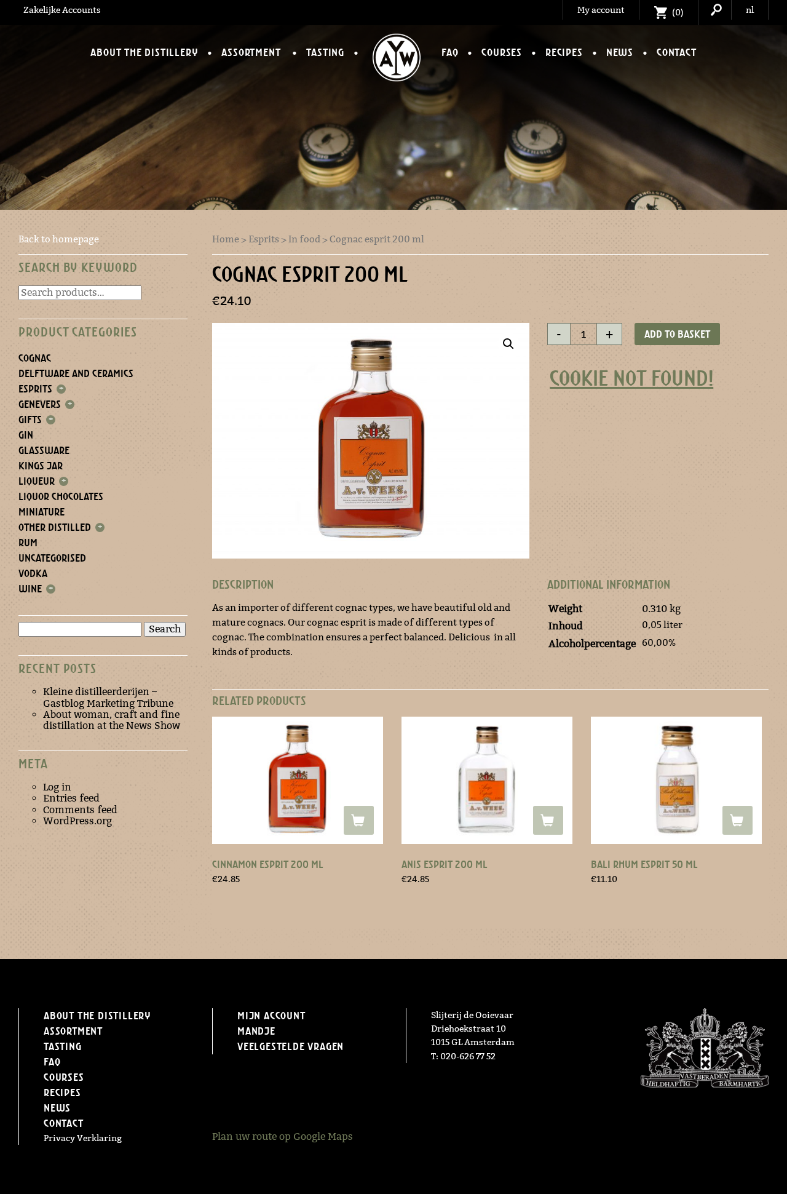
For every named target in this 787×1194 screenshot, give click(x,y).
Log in (57, 787)
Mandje (256, 1031)
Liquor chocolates (60, 496)
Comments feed (80, 810)
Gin (25, 435)
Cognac (34, 358)
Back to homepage (58, 239)
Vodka (32, 573)
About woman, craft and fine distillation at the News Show (111, 720)
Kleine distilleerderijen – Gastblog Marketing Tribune (108, 697)
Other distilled (54, 527)
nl (750, 9)
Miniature (41, 512)
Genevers (39, 404)
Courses (501, 52)
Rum (28, 542)
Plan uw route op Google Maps (282, 1136)
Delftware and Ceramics (75, 373)
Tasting (325, 52)
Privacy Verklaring (83, 1138)
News (619, 52)
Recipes (564, 52)
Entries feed (71, 798)
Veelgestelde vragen (290, 1046)
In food (304, 239)
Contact (677, 52)
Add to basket (677, 334)
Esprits (35, 389)
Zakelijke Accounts (62, 9)
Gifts (30, 419)
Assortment (250, 52)
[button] (508, 344)
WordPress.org (77, 821)
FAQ (449, 52)
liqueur (36, 481)
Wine (30, 589)
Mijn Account (271, 1015)
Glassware (43, 450)
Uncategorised (52, 558)
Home (225, 239)
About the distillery (144, 52)
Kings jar (40, 466)
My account (601, 9)
